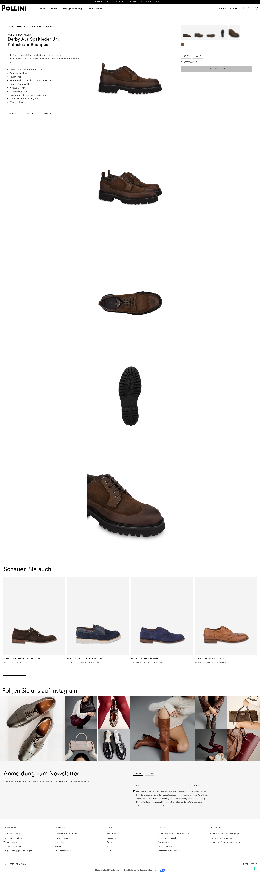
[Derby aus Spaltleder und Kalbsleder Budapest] (130, 108)
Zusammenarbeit (63, 850)
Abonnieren (194, 785)
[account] (243, 9)
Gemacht (47, 114)
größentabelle (189, 62)
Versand (30, 114)
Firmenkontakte (62, 838)
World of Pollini (94, 9)
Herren (54, 9)
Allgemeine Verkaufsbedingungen (225, 833)
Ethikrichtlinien (165, 846)
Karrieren (59, 846)
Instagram (111, 833)
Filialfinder (59, 842)
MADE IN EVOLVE (250, 864)
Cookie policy (164, 842)
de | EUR (233, 9)
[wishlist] (249, 9)
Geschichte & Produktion (66, 833)
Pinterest (111, 846)
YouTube (110, 842)
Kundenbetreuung (11, 833)
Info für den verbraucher (221, 838)
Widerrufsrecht (10, 842)
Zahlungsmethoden (12, 846)
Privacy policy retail (167, 838)
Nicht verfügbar (217, 69)
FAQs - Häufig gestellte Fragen (17, 850)
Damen (42, 9)
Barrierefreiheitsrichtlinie (169, 850)
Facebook (111, 838)
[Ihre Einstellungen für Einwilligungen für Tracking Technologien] (255, 869)
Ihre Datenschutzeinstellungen (140, 870)
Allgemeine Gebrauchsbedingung (225, 842)
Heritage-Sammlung (72, 9)
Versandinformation (12, 838)
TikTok (109, 850)
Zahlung (13, 114)
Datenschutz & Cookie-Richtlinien (173, 833)
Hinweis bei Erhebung (107, 870)
